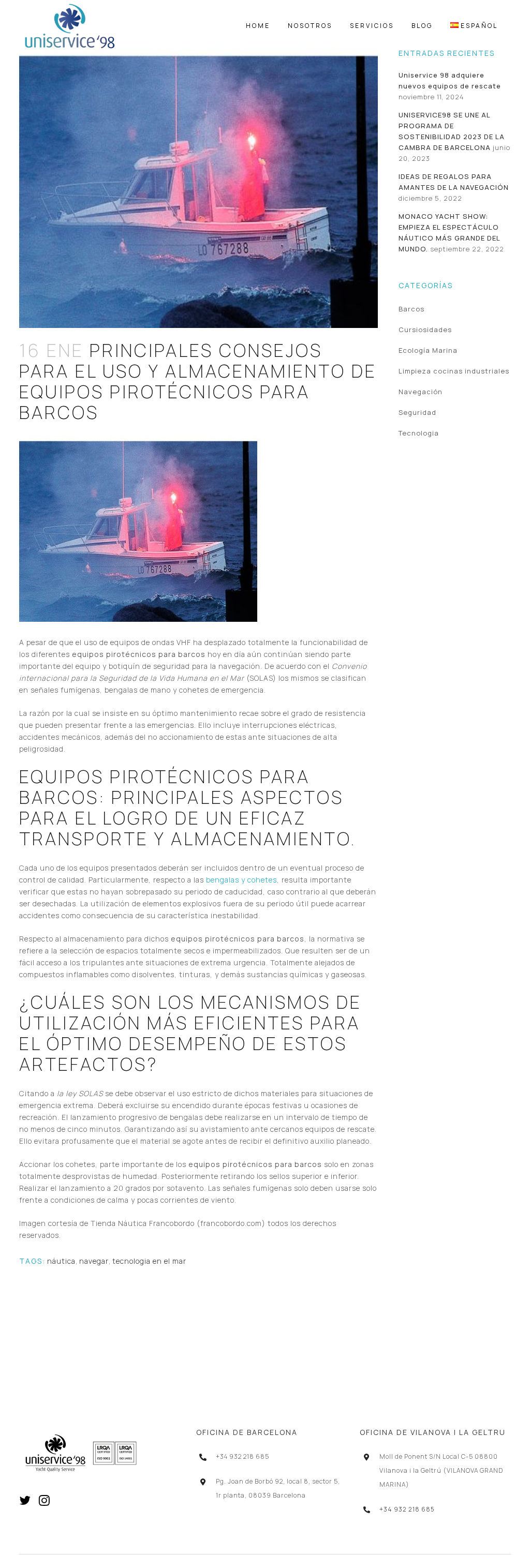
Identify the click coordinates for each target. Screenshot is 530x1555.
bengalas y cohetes (241, 880)
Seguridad (417, 412)
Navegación (421, 391)
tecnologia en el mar (149, 1261)
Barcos (411, 308)
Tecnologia (419, 433)
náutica (61, 1261)
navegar (94, 1261)
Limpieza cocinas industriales (454, 371)
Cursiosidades (425, 329)
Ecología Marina (428, 350)
